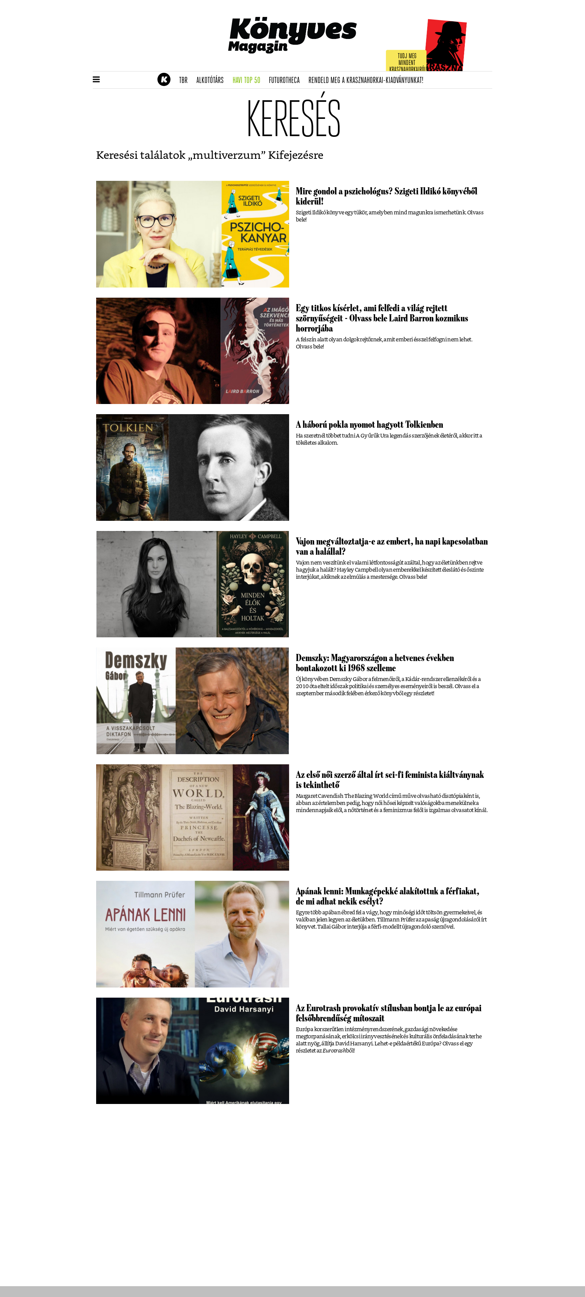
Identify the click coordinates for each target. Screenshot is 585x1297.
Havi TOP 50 (249, 80)
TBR (185, 80)
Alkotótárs (212, 80)
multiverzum (227, 155)
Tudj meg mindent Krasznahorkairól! (408, 63)
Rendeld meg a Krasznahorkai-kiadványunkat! (368, 80)
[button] (96, 80)
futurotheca (286, 80)
